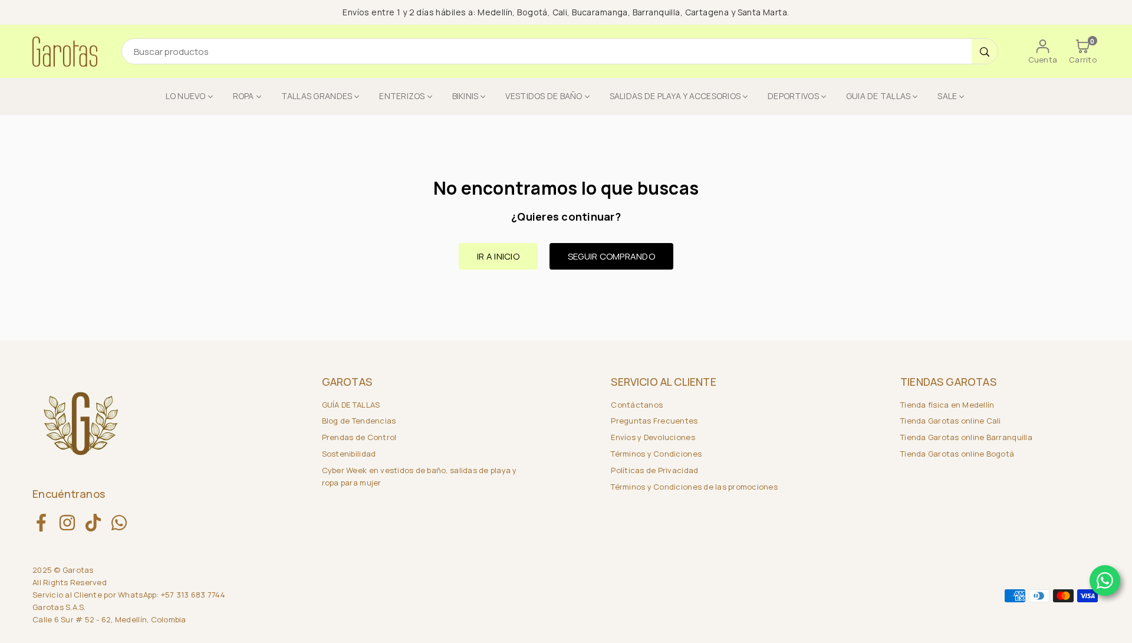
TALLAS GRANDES (317, 95)
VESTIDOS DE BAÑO (543, 95)
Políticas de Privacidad (654, 470)
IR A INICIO (498, 256)
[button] (1083, 52)
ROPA (243, 95)
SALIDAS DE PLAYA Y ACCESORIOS (675, 95)
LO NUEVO (186, 95)
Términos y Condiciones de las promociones (694, 486)
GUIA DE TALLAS (878, 95)
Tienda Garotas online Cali (950, 420)
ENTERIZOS (401, 95)
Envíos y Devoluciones (653, 437)
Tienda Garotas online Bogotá (957, 453)
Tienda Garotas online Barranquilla (966, 437)
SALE (947, 95)
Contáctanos (637, 404)
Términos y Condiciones (656, 453)
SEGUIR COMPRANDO (611, 256)
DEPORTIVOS (793, 95)
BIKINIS (465, 95)
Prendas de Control (359, 437)
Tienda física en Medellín (947, 404)
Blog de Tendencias (359, 420)
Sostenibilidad (349, 453)
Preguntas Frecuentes (654, 420)
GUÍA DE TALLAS (351, 404)
